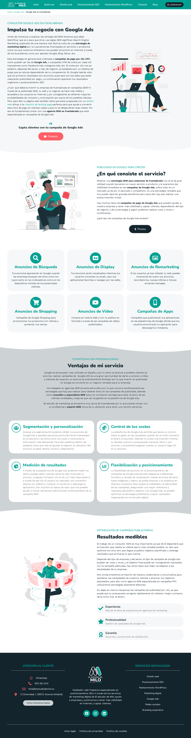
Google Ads (19, 12)
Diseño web (66, 4)
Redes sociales (152, 704)
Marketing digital (152, 693)
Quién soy (49, 4)
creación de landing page (38, 104)
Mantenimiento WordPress (118, 4)
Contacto (142, 4)
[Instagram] (95, 713)
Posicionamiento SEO (88, 4)
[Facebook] (86, 713)
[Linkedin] (104, 713)
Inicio (36, 4)
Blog (155, 4)
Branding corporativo (152, 710)
